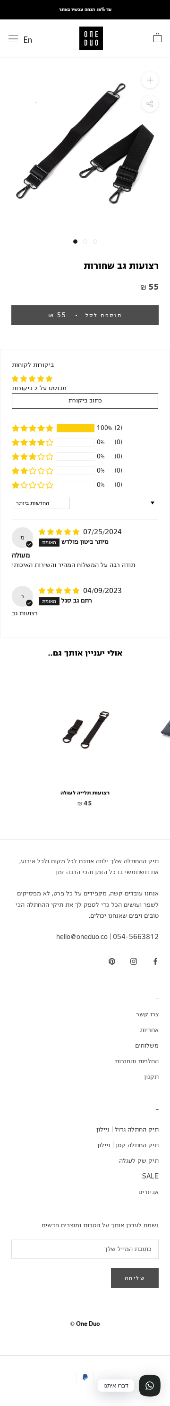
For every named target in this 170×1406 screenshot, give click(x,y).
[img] (60, 532)
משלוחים (147, 1045)
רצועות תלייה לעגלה (85, 792)
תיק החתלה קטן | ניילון (128, 1145)
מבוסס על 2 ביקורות (39, 388)
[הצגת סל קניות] (157, 38)
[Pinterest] (112, 962)
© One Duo (85, 1324)
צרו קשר (147, 1014)
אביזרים (148, 1192)
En (28, 40)
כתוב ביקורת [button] (85, 400)
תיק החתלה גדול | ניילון (127, 1129)
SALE (150, 1176)
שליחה (135, 1278)
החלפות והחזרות (137, 1061)
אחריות (149, 1030)
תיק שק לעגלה (139, 1161)
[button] (32, 428)
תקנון (151, 1077)
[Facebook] (155, 962)
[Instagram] (133, 962)
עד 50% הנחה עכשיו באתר (85, 9)
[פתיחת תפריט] (13, 39)
